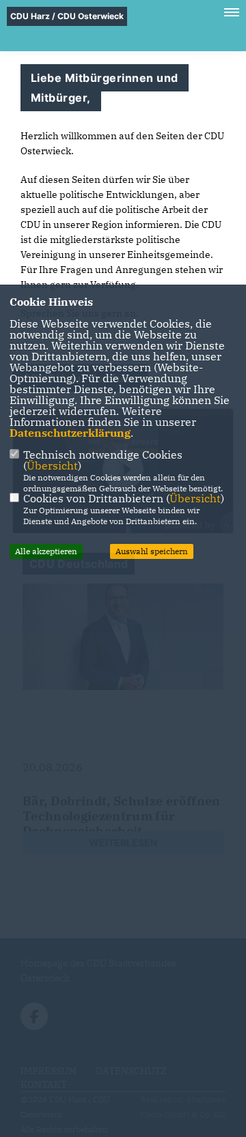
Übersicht (52, 465)
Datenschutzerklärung (70, 433)
